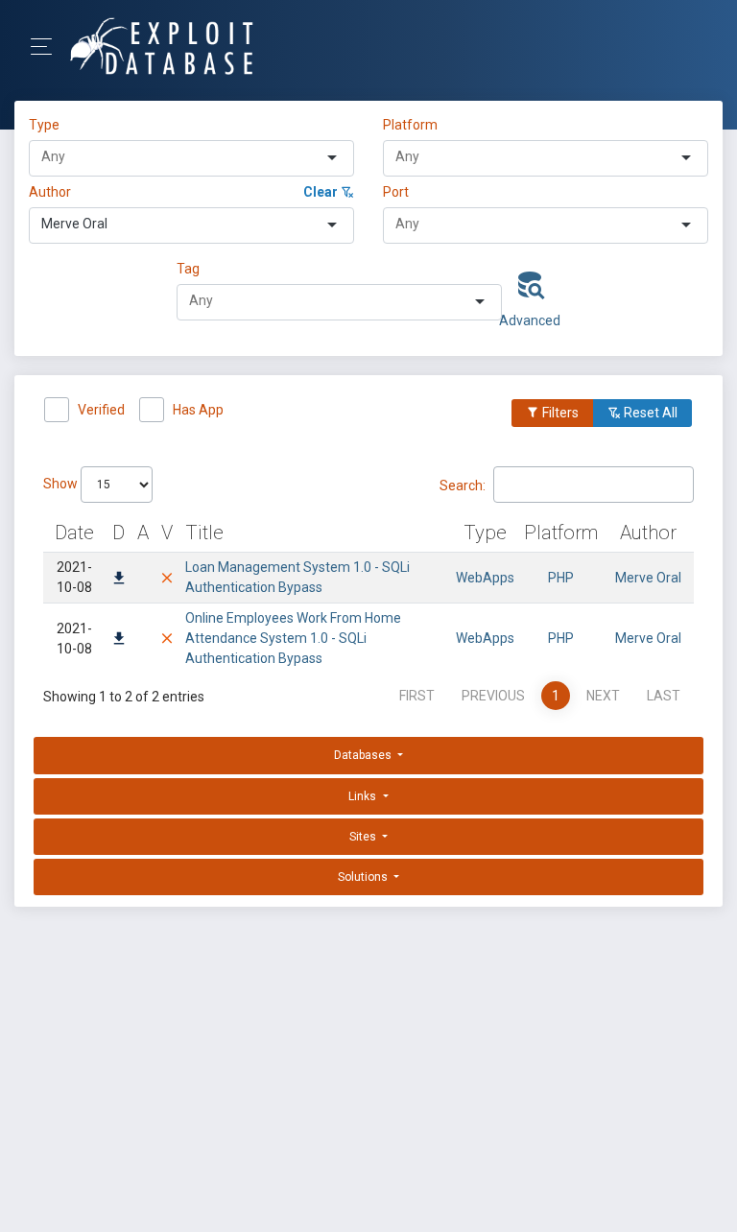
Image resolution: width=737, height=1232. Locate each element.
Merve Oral (648, 577)
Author (50, 192)
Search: (463, 484)
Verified (101, 409)
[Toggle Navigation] (47, 46)
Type (47, 124)
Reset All (649, 412)
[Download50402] (119, 579)
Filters (559, 412)
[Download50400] (119, 640)
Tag (188, 268)
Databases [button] (364, 755)
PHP (561, 577)
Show (62, 483)
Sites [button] (364, 836)
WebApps (485, 577)
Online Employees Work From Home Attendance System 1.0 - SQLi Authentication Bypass (293, 638)
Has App (198, 409)
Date (74, 532)
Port (396, 192)
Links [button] (363, 796)
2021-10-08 (74, 577)
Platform (410, 124)
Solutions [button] (364, 877)
